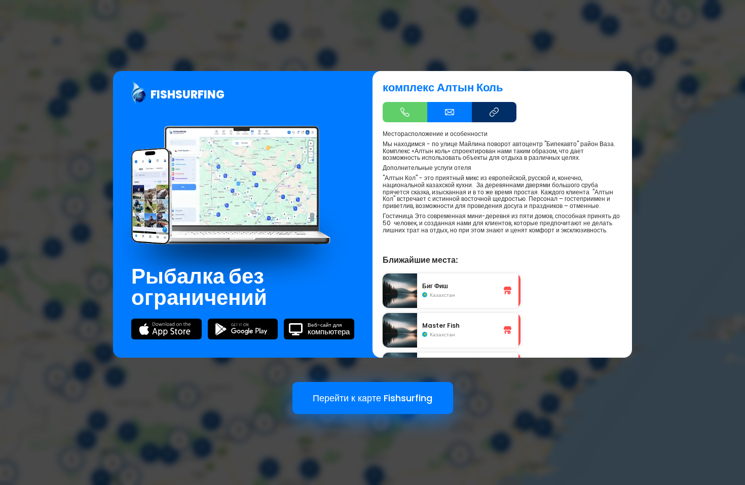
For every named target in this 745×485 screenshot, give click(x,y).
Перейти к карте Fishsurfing (372, 398)
